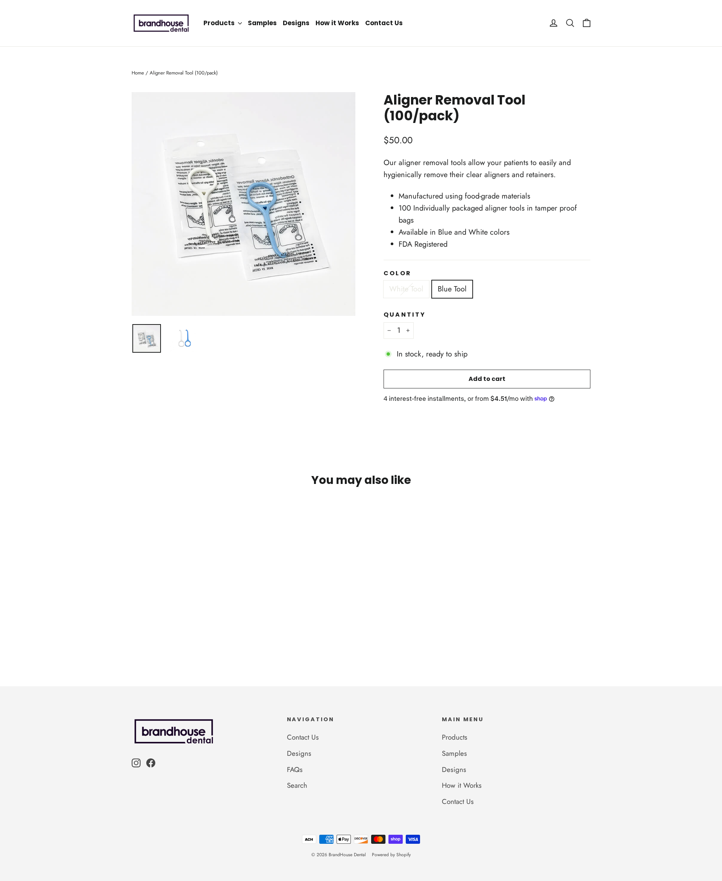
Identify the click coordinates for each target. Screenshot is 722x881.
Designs (296, 22)
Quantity (405, 314)
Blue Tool (452, 289)
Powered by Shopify (391, 854)
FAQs (295, 769)
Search (297, 785)
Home (138, 72)
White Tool (406, 289)
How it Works (337, 22)
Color (397, 273)
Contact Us (384, 22)
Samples (262, 22)
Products (219, 22)
